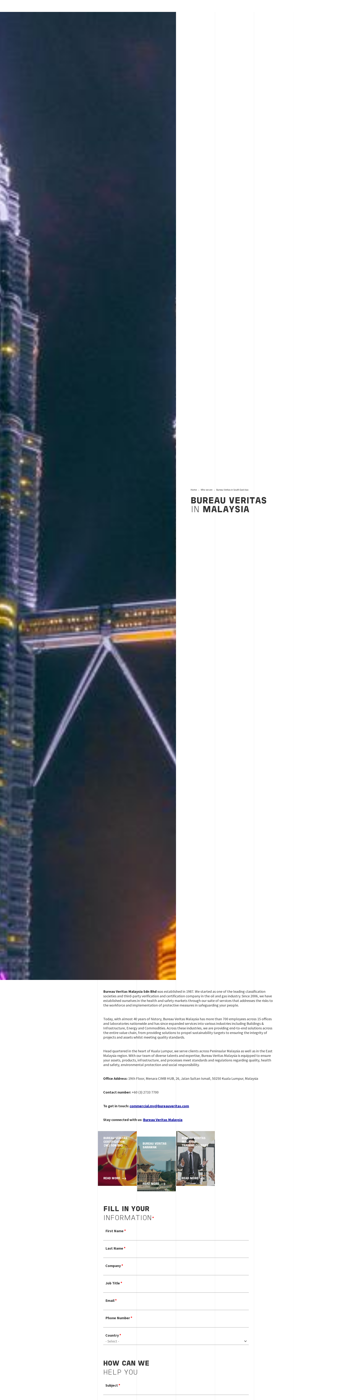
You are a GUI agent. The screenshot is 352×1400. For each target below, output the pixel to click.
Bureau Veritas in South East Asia (232, 489)
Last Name (114, 1248)
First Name (114, 1231)
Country (112, 1335)
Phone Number (117, 1318)
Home (194, 489)
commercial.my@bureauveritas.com (159, 1106)
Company (113, 1265)
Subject (111, 1385)
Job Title (112, 1283)
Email (109, 1300)
